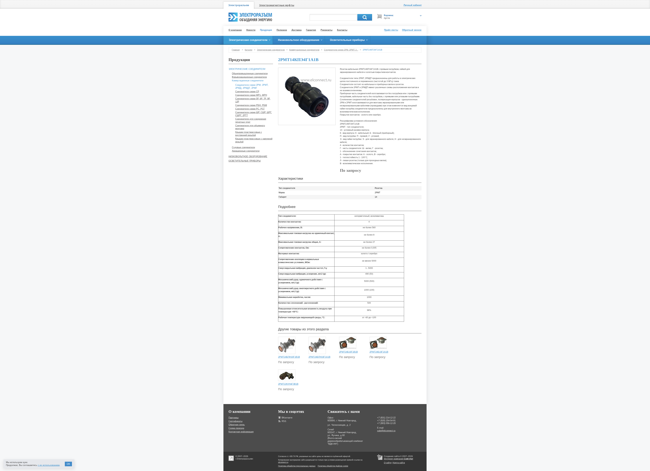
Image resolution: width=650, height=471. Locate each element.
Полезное (282, 30)
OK (68, 464)
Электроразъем (238, 5)
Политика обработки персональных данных (297, 466)
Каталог (248, 50)
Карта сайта (399, 463)
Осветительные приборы (245, 161)
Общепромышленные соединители (250, 73)
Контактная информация (241, 431)
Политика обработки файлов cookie (333, 466)
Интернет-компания (398, 459)
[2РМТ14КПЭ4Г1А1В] (306, 96)
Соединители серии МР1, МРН (251, 95)
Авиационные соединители (245, 151)
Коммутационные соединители (304, 50)
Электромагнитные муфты (276, 5)
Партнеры (234, 417)
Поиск (364, 17)
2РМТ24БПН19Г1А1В (319, 357)
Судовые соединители (243, 147)
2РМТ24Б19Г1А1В (379, 352)
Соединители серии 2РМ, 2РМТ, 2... (341, 50)
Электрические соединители (271, 50)
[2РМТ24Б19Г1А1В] (378, 343)
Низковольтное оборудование (248, 156)
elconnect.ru (283, 462)
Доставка (296, 30)
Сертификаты (235, 421)
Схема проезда (236, 428)
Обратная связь (237, 424)
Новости (250, 30)
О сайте (388, 463)
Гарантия (311, 30)
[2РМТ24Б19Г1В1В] (347, 343)
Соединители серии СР (247, 91)
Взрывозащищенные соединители (249, 77)
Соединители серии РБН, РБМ (251, 105)
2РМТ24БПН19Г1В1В (289, 357)
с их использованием (49, 465)
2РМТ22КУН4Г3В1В (288, 384)
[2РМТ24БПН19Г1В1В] (286, 345)
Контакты (342, 30)
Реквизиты (326, 30)
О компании (235, 30)
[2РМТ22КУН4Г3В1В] (286, 375)
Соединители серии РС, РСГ (250, 109)
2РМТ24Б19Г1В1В (348, 352)
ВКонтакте (287, 417)
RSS (284, 421)
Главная (236, 50)
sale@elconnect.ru (386, 430)
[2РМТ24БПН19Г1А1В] (317, 345)
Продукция (266, 30)
